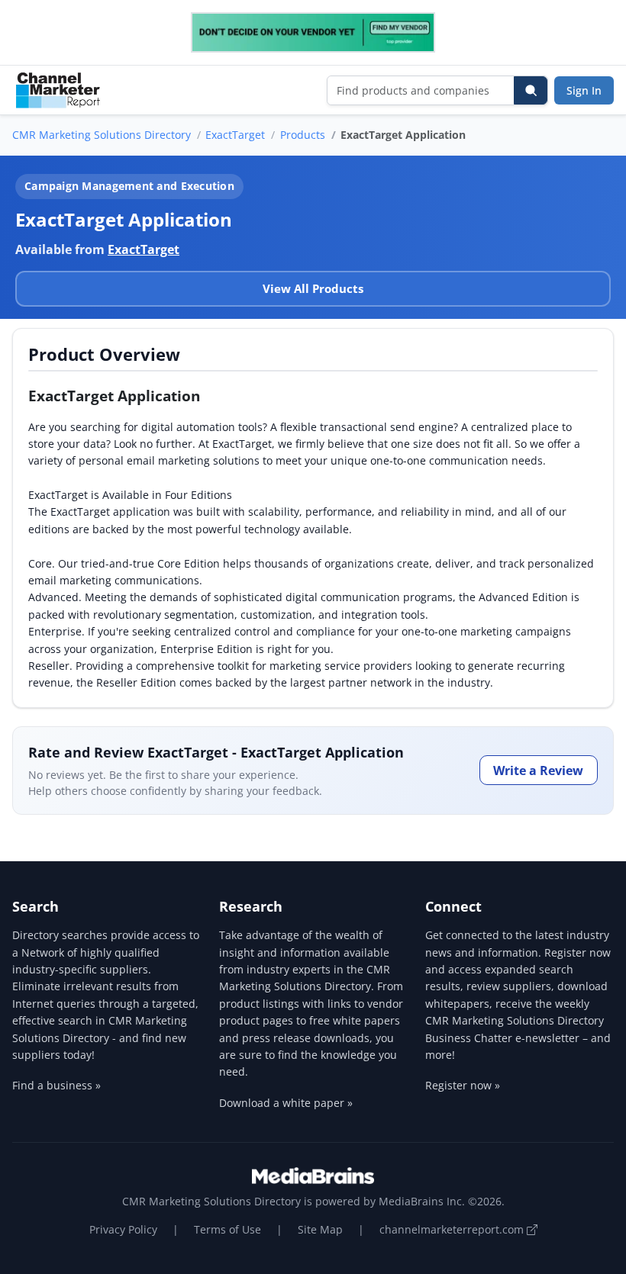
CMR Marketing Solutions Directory (101, 134)
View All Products (313, 288)
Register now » (462, 1085)
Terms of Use (227, 1229)
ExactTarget (235, 134)
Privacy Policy (123, 1229)
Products (302, 134)
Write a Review (538, 770)
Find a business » (56, 1085)
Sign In (584, 90)
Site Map (320, 1229)
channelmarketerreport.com (453, 1229)
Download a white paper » (286, 1102)
